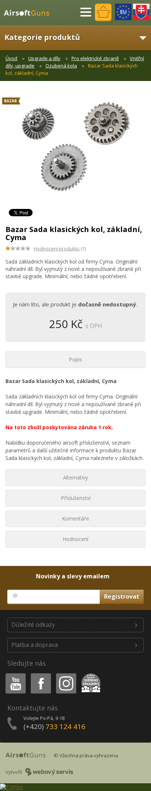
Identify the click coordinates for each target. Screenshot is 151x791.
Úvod (11, 58)
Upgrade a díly (44, 58)
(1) (60, 248)
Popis (75, 359)
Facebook (40, 674)
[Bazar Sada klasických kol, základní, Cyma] (75, 150)
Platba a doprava (34, 645)
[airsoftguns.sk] (141, 12)
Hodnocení (75, 539)
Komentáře (75, 518)
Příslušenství (76, 497)
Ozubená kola (61, 65)
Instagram (66, 674)
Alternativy (75, 477)
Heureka (89, 674)
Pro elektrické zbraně (95, 58)
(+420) (54, 726)
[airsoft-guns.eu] (123, 12)
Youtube (13, 674)
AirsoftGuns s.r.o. (30, 13)
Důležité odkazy (33, 625)
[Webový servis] (49, 772)
